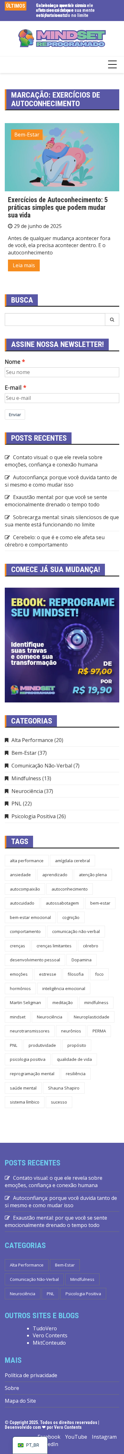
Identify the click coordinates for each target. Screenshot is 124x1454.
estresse (47, 974)
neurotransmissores (30, 1031)
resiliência (76, 1073)
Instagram (104, 1436)
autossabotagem (62, 903)
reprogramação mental (32, 1073)
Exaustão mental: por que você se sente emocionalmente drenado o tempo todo (56, 501)
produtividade (42, 1045)
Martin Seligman (25, 1002)
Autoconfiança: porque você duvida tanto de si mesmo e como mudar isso (61, 481)
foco (99, 974)
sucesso (59, 1102)
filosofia (76, 974)
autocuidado (22, 903)
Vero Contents (50, 1335)
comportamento (25, 931)
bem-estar (100, 903)
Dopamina (82, 960)
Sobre (12, 1388)
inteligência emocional (63, 988)
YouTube (76, 1436)
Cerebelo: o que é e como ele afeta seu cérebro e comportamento (55, 541)
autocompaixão (25, 889)
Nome (12, 361)
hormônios (20, 988)
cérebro (90, 946)
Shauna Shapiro (63, 1088)
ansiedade (20, 875)
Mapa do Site (20, 1400)
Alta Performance (32, 740)
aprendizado (54, 875)
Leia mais (24, 265)
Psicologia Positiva (33, 816)
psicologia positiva (27, 1059)
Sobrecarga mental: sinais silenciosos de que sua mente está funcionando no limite (65, 10)
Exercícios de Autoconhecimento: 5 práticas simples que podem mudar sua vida (58, 207)
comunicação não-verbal (76, 931)
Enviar (15, 414)
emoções (19, 974)
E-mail (13, 387)
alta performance (27, 860)
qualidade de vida (74, 1059)
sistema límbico (24, 1102)
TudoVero (45, 1328)
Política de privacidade (31, 1375)
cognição (70, 917)
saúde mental (23, 1088)
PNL (16, 803)
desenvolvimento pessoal (35, 960)
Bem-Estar (26, 134)
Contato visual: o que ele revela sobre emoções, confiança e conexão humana (53, 461)
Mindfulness (26, 778)
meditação (62, 1002)
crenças (17, 946)
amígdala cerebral (72, 860)
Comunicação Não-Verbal (41, 765)
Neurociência (27, 791)
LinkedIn (48, 1444)
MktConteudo (49, 1342)
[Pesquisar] (112, 319)
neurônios (71, 1031)
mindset (17, 1017)
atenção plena (93, 875)
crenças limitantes (54, 946)
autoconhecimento (70, 889)
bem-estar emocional (30, 917)
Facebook (49, 1436)
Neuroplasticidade (91, 1017)
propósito (76, 1045)
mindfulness (96, 1002)
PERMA (99, 1031)
